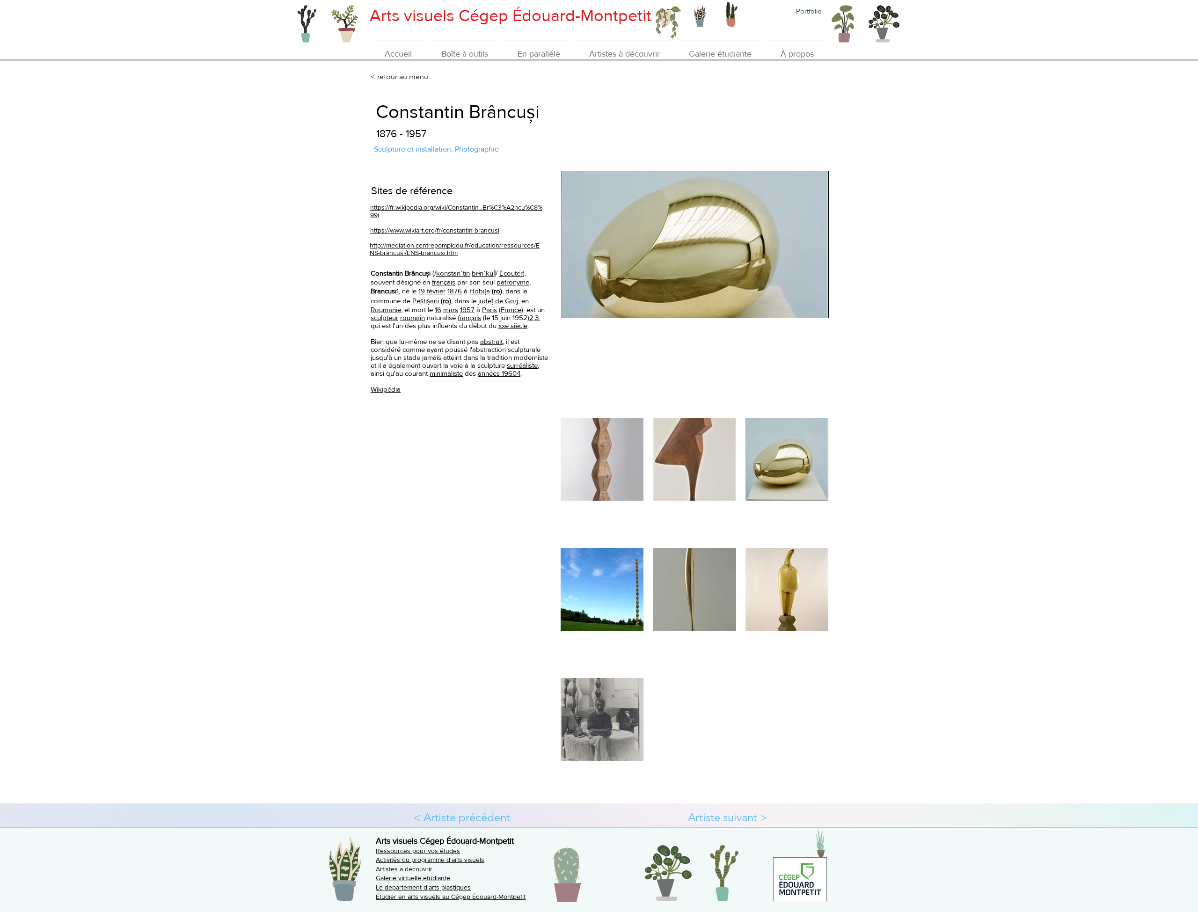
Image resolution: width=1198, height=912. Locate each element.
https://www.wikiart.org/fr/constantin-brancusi (434, 230)
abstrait (491, 341)
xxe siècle (512, 325)
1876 (454, 291)
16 (438, 310)
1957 (467, 310)
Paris (489, 310)
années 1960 (497, 373)
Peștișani (425, 301)
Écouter (511, 273)
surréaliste (522, 365)
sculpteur (384, 317)
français (443, 282)
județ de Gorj (498, 301)
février (436, 291)
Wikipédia (386, 389)
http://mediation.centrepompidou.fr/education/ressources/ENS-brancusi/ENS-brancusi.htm (455, 248)
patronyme (513, 282)
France (511, 310)
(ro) (497, 291)
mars (450, 310)
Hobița (479, 291)
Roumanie (386, 310)
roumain (412, 317)
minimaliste (446, 373)
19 (421, 291)
